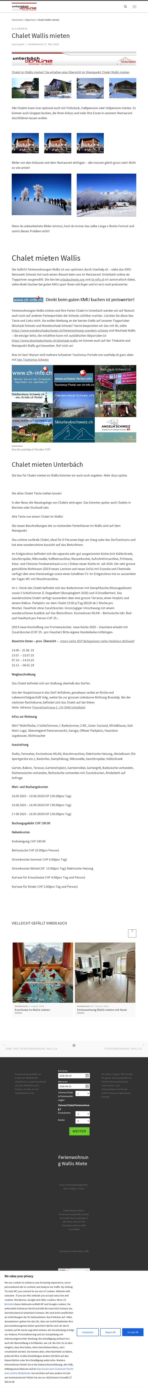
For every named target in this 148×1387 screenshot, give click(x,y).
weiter (79, 1131)
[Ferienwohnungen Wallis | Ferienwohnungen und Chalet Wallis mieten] (24, 6)
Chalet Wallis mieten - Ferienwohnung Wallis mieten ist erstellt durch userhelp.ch (74, 1214)
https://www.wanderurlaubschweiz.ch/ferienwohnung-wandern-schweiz (60, 330)
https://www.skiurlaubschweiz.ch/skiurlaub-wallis (45, 340)
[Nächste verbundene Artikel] (132, 933)
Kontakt (105, 1096)
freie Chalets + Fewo (74, 1188)
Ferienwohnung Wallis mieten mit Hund (102, 1010)
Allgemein (30, 19)
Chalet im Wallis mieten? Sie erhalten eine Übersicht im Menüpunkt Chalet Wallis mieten (70, 72)
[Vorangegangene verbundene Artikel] (123, 933)
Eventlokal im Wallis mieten (32, 1010)
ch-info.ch (98, 279)
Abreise (63, 1082)
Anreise (63, 1071)
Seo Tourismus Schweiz (33, 359)
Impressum (65, 1251)
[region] (74, 1329)
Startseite (17, 19)
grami (21, 44)
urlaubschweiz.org (72, 279)
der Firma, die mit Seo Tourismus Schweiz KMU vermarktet (74, 1225)
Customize (87, 1332)
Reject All (110, 1332)
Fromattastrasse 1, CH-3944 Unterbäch (58, 707)
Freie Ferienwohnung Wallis (73, 1184)
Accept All (132, 1332)
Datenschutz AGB (80, 1251)
